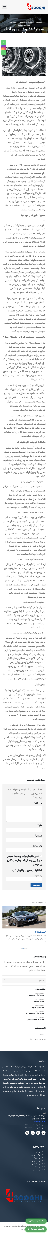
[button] (4, 7)
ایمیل (38, 836)
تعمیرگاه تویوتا (38, 1158)
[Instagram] (27, 1133)
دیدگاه (37, 804)
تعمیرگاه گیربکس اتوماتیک (35, 995)
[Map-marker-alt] (43, 1133)
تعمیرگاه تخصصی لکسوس (35, 1019)
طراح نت (24, 1229)
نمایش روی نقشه (40, 1121)
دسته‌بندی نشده (40, 1039)
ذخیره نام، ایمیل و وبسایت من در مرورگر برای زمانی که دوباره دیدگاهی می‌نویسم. (24, 860)
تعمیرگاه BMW (40, 932)
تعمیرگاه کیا (39, 1167)
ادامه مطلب (42, 942)
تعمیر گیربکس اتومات (36, 1155)
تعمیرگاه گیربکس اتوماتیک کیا (34, 1013)
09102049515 (30, 1127)
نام (39, 826)
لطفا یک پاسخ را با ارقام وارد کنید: (26, 870)
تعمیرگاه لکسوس (37, 1161)
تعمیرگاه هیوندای (37, 1164)
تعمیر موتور (39, 1152)
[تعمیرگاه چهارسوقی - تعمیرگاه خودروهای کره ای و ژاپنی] (36, 7)
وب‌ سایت (37, 846)
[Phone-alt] (33, 1133)
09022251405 (30, 1125)
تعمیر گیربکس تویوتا (37, 1007)
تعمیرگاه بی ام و (38, 1170)
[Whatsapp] (38, 1133)
